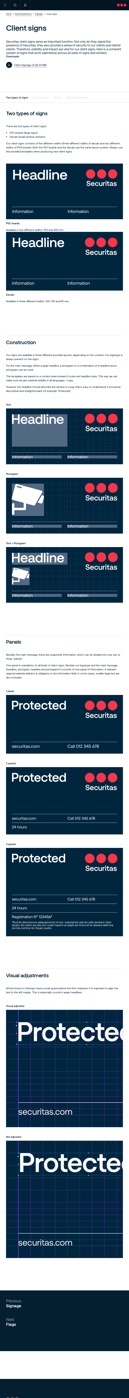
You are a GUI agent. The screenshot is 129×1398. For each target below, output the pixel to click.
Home (9, 14)
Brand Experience (23, 14)
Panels (57, 97)
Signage (39, 14)
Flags (11, 1324)
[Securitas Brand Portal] (123, 9)
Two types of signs (17, 97)
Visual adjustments (77, 97)
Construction (40, 97)
